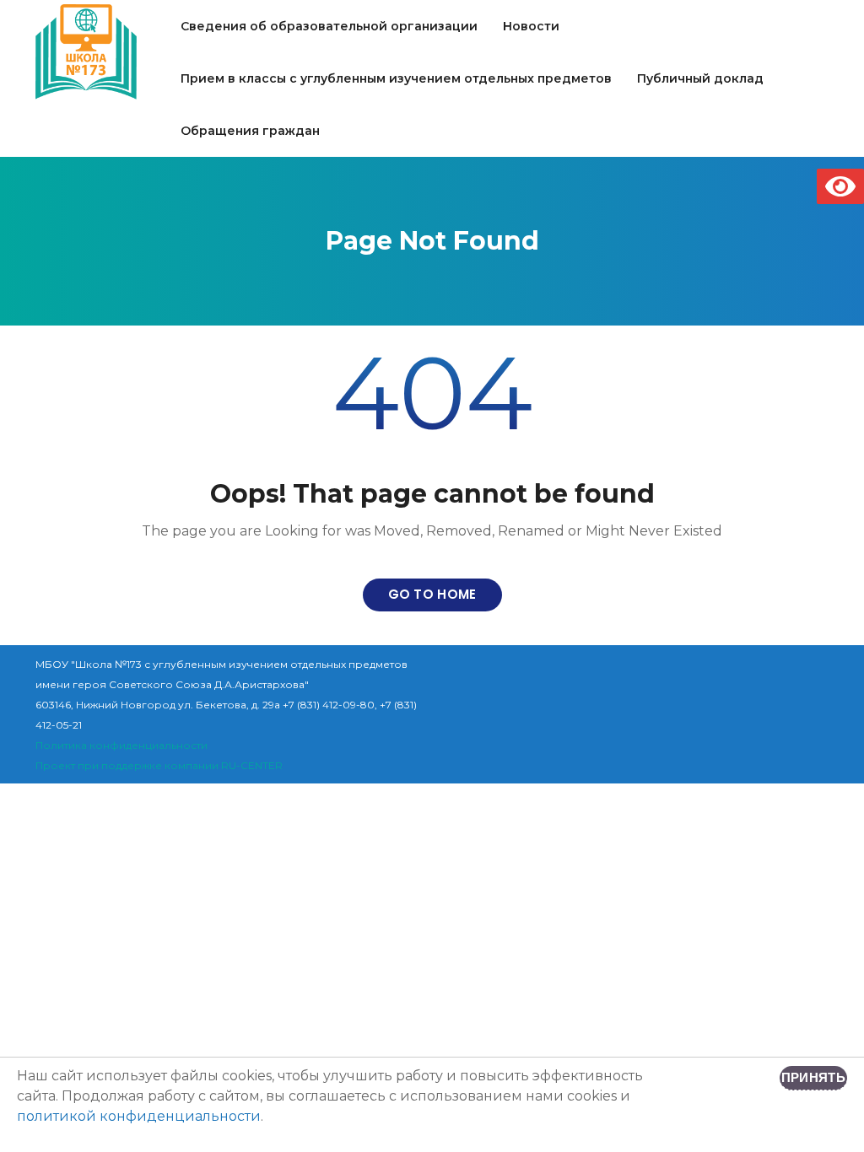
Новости (531, 26)
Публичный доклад (700, 78)
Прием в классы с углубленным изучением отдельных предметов (396, 78)
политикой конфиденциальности (139, 1116)
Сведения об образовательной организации (329, 26)
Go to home (432, 594)
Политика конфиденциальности (121, 745)
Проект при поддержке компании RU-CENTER (159, 765)
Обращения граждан (250, 130)
